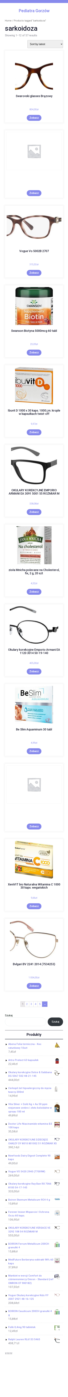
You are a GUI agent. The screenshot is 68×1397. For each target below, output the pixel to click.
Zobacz (34, 117)
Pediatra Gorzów (34, 10)
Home (8, 20)
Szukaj (9, 1015)
